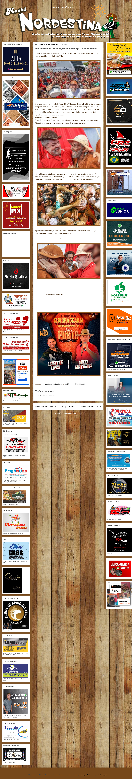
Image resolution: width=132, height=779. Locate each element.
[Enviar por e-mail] (76, 384)
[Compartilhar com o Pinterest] (84, 384)
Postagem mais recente (45, 406)
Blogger (103, 774)
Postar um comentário (46, 395)
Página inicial (68, 406)
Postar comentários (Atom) (71, 413)
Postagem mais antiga (91, 406)
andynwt (84, 774)
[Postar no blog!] (78, 384)
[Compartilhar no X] (80, 384)
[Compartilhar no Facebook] (82, 384)
